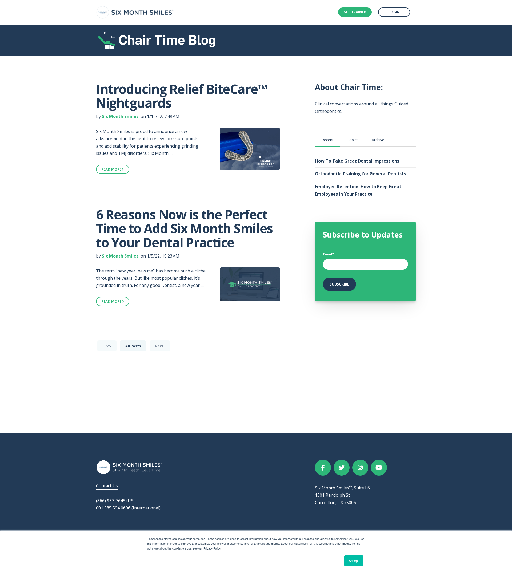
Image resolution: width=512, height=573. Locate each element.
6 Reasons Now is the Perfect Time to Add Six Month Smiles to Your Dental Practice (184, 228)
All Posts (133, 345)
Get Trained (354, 12)
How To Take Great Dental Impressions (357, 161)
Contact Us (107, 486)
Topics (352, 139)
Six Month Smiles (120, 116)
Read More (111, 169)
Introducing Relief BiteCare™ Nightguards (181, 96)
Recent (328, 139)
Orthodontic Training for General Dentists (360, 174)
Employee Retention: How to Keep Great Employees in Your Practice (358, 190)
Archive (378, 139)
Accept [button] (354, 560)
